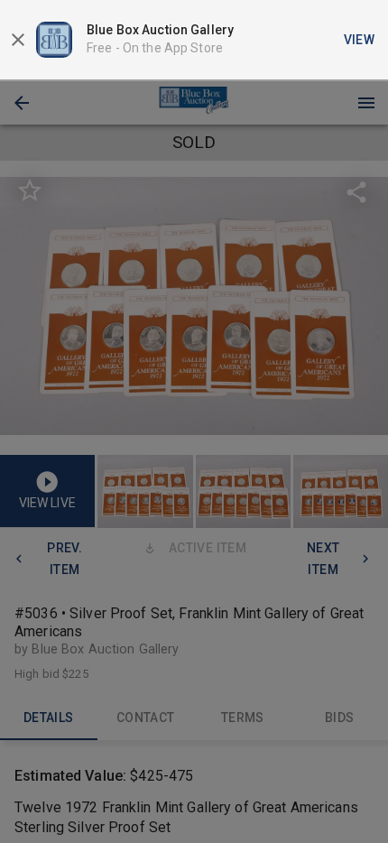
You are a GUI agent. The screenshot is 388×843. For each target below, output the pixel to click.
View (359, 39)
